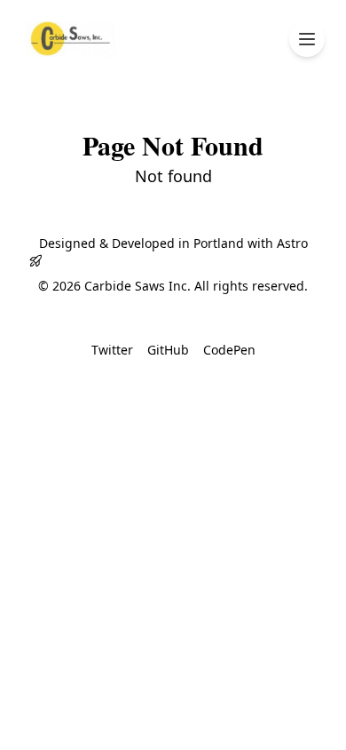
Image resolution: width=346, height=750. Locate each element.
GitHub (168, 349)
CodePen (229, 349)
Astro (292, 243)
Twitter (112, 349)
